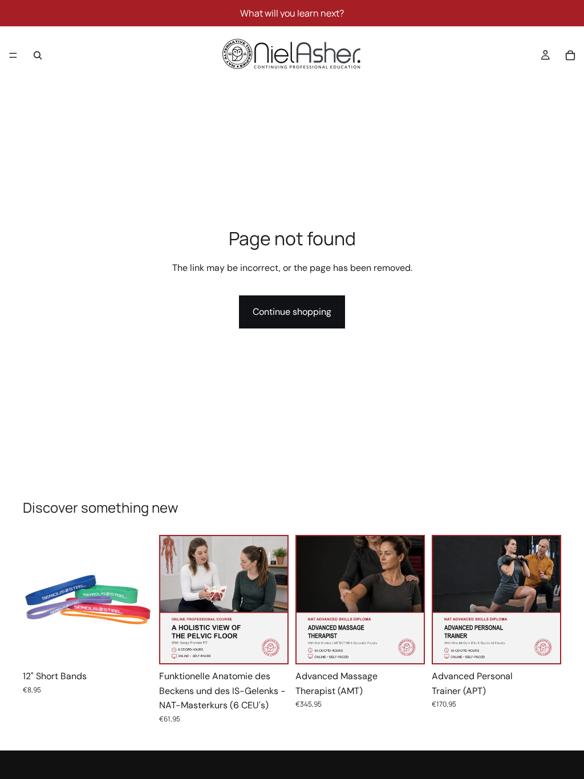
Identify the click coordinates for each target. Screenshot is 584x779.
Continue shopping (292, 312)
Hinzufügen (279, 645)
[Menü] (13, 55)
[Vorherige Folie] (35, 599)
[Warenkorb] (570, 55)
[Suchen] (37, 55)
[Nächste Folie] (139, 599)
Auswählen (144, 646)
